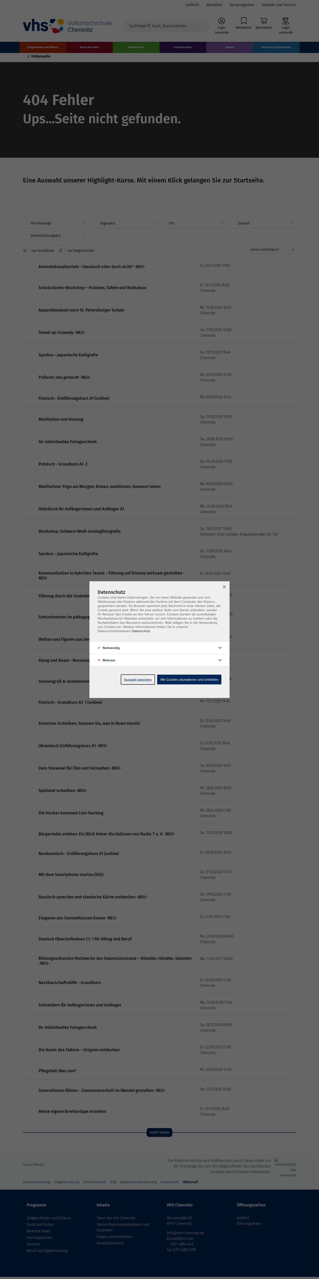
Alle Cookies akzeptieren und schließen (189, 679)
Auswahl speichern (138, 679)
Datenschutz (141, 631)
